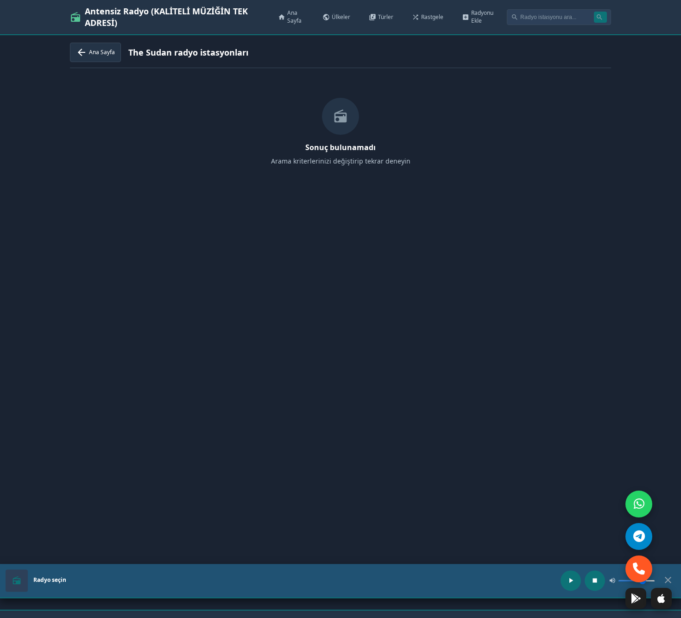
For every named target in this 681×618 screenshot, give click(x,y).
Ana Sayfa (290, 17)
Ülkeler (336, 17)
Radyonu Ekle (477, 17)
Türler (381, 17)
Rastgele (427, 17)
